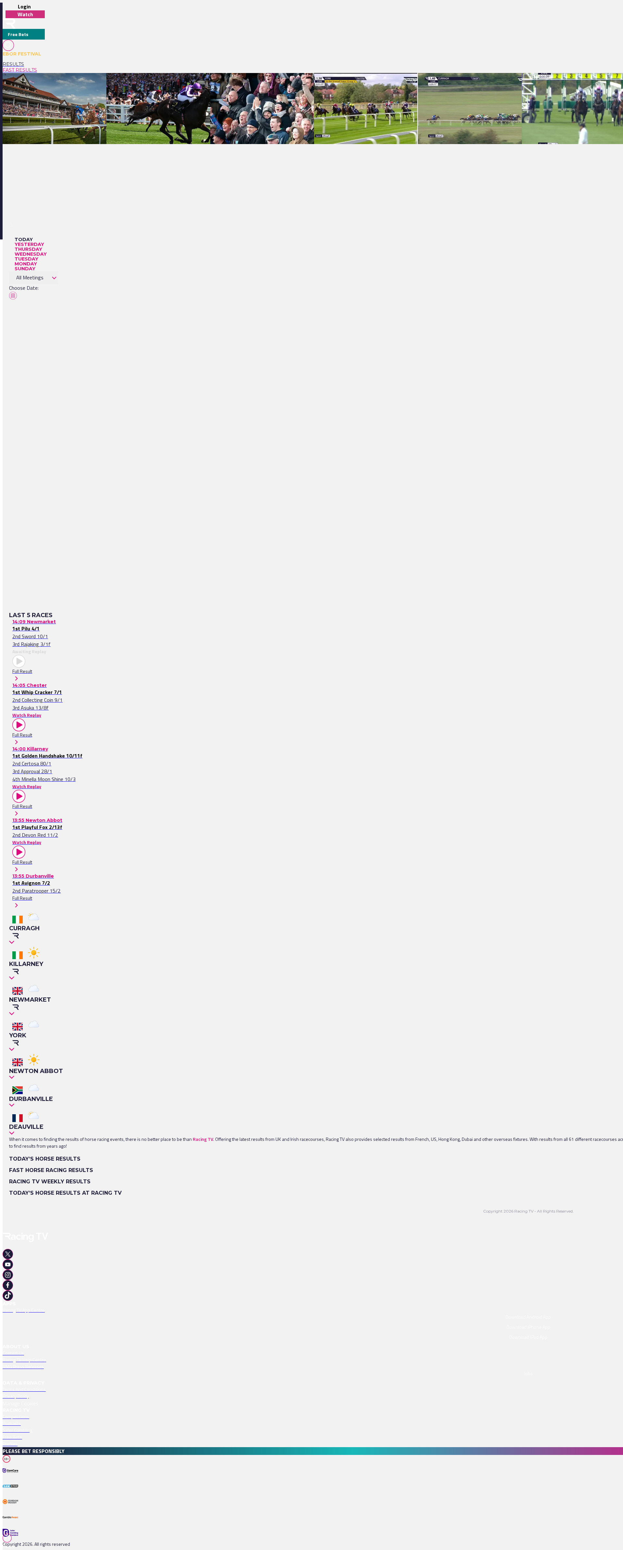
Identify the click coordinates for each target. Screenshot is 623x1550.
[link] (24, 64)
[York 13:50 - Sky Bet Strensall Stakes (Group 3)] (362, 84)
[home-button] (9, 23)
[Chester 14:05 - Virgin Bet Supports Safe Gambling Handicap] (65, 84)
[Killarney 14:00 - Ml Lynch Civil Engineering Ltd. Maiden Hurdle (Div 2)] (178, 84)
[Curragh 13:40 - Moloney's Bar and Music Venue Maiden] (476, 84)
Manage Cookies (20, 1403)
